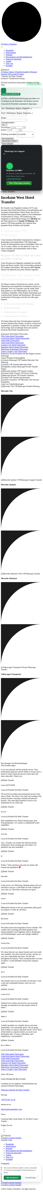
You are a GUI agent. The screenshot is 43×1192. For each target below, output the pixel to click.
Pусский (20, 74)
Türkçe (11, 72)
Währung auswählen (8, 134)
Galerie (8, 61)
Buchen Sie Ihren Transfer (19, 1090)
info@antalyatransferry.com (11, 1109)
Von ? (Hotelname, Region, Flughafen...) (16, 108)
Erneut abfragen (7, 144)
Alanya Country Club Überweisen (14, 351)
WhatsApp (5, 1090)
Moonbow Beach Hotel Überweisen (14, 347)
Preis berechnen (7, 139)
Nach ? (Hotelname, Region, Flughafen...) (17, 113)
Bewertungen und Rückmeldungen (19, 57)
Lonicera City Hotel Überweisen (13, 345)
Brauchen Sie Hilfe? (34, 84)
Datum (3, 118)
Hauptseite (10, 50)
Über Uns (9, 63)
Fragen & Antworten (13, 59)
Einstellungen (31, 1178)
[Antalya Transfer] (11, 1183)
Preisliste (9, 55)
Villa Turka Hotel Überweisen (12, 336)
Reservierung (11, 53)
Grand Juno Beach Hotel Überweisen (15, 338)
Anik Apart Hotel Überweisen (12, 343)
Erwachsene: (6, 127)
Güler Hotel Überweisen (10, 340)
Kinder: (4, 130)
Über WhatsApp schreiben (19, 183)
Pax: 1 (4, 125)
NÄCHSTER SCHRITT (10, 141)
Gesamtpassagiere (7, 122)
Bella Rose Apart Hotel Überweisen (14, 349)
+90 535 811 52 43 (8, 1100)
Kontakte (9, 66)
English (25, 72)
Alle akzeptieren (12, 1178)
